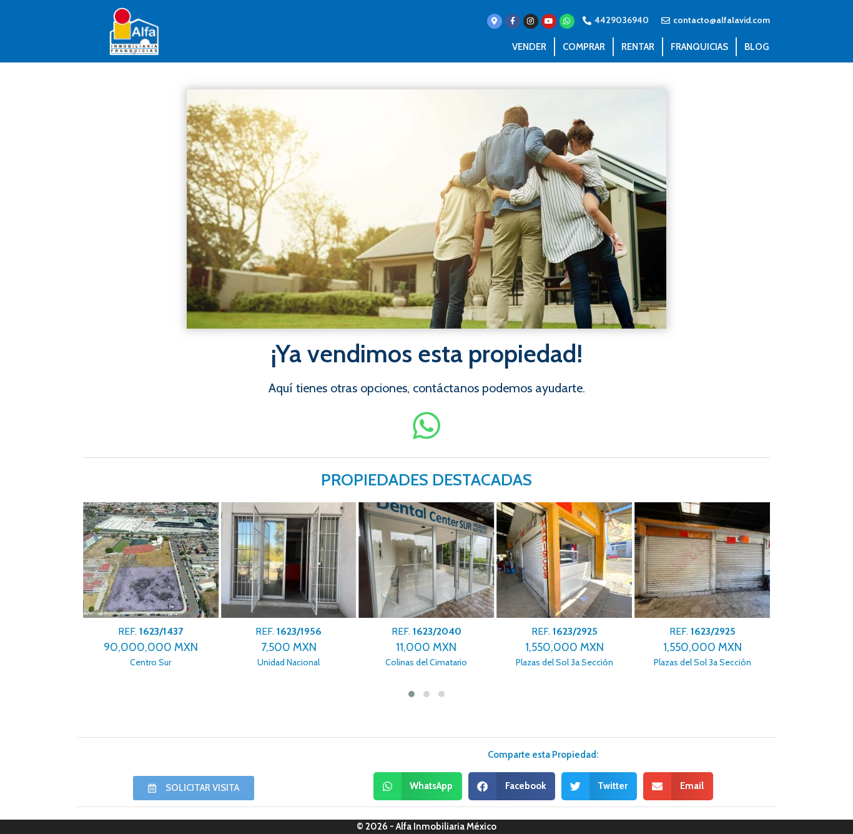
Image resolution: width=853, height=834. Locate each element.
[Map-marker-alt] (494, 21)
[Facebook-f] (512, 21)
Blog (756, 46)
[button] (418, 786)
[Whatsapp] (567, 21)
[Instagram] (530, 21)
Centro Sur (151, 647)
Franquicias (699, 46)
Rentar (637, 46)
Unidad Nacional (288, 647)
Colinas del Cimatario (426, 647)
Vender (529, 46)
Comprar (584, 46)
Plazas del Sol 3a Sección (564, 647)
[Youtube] (548, 21)
